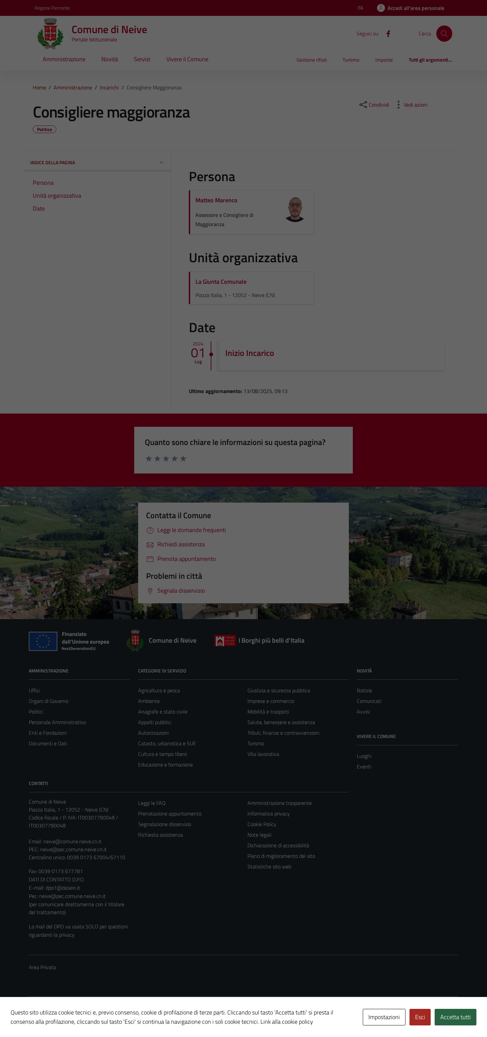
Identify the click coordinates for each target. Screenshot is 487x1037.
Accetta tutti (455, 1016)
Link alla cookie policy (286, 1021)
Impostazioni (384, 1016)
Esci (420, 1016)
